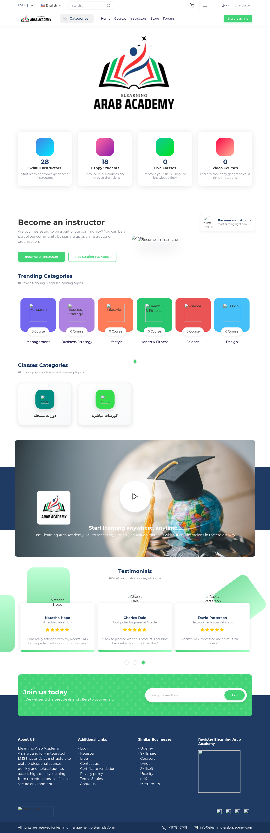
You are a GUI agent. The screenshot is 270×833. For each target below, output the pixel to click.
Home (105, 18)
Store (155, 18)
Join (234, 695)
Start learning (237, 18)
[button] (135, 361)
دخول (225, 5)
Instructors (138, 18)
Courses (120, 18)
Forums (169, 18)
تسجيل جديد (242, 5)
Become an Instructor (41, 257)
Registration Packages (92, 257)
